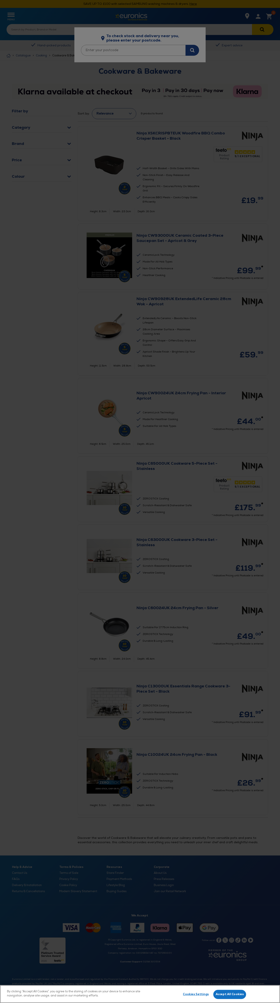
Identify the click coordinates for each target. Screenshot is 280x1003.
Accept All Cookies (230, 994)
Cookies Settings (196, 994)
